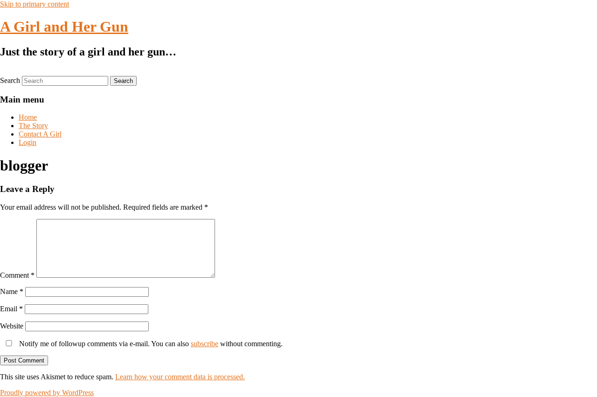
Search (10, 80)
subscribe (204, 344)
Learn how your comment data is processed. (180, 377)
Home (28, 117)
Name (11, 291)
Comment (17, 275)
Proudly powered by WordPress (47, 393)
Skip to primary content (34, 4)
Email (11, 309)
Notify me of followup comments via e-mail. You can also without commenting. (150, 344)
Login (27, 142)
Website (11, 326)
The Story (33, 126)
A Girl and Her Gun (64, 26)
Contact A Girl (40, 134)
